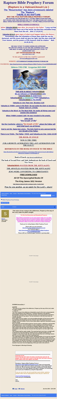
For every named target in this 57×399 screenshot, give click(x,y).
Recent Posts (4, 195)
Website (22, 388)
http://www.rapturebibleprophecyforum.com (33, 227)
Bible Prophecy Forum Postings (24, 193)
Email (15, 388)
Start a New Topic (5, 202)
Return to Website (5, 193)
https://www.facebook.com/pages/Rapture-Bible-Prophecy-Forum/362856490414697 (34, 231)
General (15, 193)
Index (11, 193)
